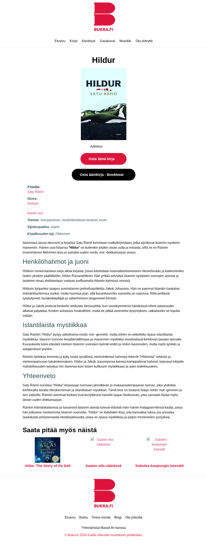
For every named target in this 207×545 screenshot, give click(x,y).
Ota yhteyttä (144, 41)
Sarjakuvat (107, 41)
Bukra (83, 517)
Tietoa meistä (101, 517)
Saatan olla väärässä (103, 466)
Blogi (118, 517)
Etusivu (60, 41)
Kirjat (73, 41)
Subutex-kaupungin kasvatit (159, 466)
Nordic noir (35, 213)
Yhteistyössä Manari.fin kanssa (103, 527)
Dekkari (32, 203)
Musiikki (125, 41)
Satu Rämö (35, 191)
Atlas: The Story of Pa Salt (47, 466)
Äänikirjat (88, 41)
